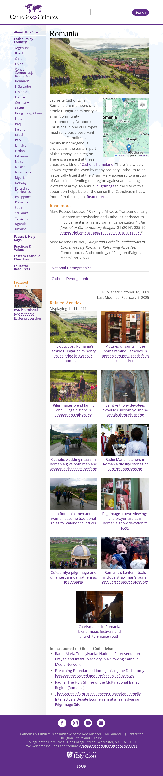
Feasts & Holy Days (24, 238)
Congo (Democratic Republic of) (24, 72)
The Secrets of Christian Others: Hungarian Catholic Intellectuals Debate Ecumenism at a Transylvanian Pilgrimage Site (98, 699)
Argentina (22, 48)
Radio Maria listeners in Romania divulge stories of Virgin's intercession (125, 464)
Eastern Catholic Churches (27, 257)
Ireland (20, 129)
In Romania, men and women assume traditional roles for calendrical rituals (73, 518)
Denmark (22, 81)
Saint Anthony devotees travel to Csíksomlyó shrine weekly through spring (125, 410)
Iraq (18, 124)
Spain (19, 207)
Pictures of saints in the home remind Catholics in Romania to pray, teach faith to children (125, 353)
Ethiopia (21, 92)
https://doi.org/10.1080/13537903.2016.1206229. (100, 232)
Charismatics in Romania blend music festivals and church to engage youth (99, 631)
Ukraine (21, 229)
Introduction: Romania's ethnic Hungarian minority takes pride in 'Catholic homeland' (74, 353)
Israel (19, 135)
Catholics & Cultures (34, 12)
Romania (21, 202)
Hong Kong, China (28, 113)
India (18, 118)
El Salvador (23, 86)
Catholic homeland (97, 164)
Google (144, 155)
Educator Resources (22, 267)
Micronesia (23, 172)
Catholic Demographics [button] (71, 278)
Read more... (97, 196)
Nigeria (20, 177)
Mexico (20, 167)
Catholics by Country (23, 40)
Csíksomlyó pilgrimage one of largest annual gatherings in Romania (73, 577)
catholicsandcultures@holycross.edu (109, 746)
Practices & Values (22, 248)
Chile (18, 58)
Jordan (20, 151)
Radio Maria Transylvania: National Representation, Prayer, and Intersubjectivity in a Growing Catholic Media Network (98, 659)
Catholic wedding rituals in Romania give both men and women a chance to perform (73, 464)
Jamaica (20, 145)
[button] (123, 98)
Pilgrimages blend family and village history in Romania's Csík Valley (73, 410)
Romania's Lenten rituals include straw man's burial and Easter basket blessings (125, 577)
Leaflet (121, 155)
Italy (18, 140)
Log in (81, 766)
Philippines (23, 197)
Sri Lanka (21, 213)
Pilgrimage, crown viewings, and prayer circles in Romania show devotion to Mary (125, 520)
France (20, 97)
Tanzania (21, 218)
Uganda (21, 224)
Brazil (19, 53)
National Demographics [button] (71, 267)
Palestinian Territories (23, 190)
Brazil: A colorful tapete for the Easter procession (27, 314)
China (19, 64)
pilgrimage (105, 186)
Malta (19, 161)
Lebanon (21, 156)
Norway (20, 183)
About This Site (26, 32)
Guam (19, 108)
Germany (22, 102)
